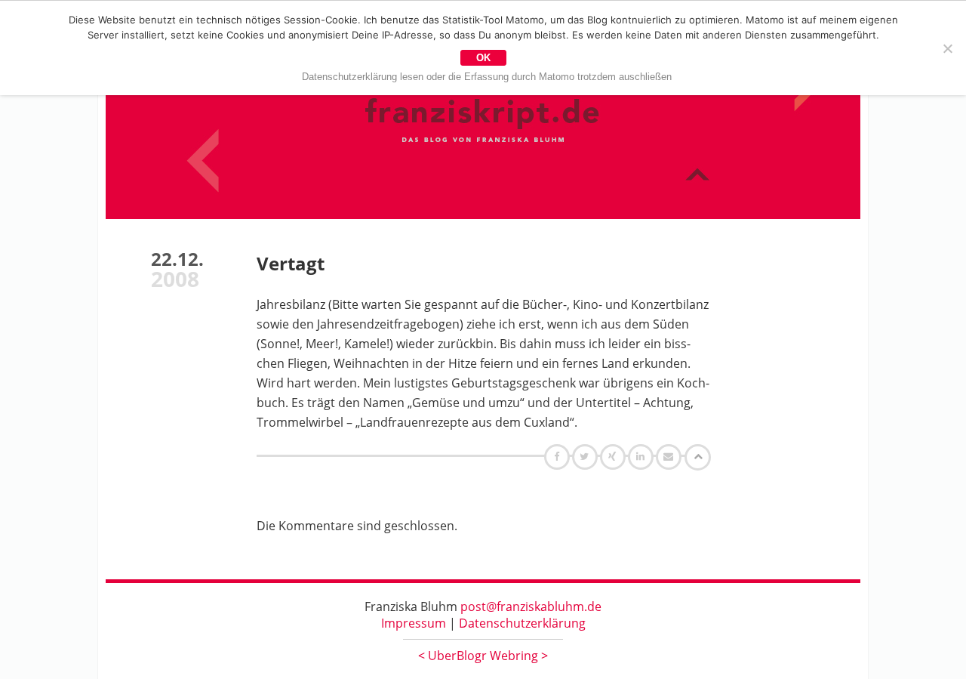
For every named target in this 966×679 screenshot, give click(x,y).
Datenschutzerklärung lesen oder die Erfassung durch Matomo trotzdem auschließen (487, 76)
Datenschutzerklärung (522, 623)
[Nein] (947, 48)
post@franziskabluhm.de (530, 606)
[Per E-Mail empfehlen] (670, 456)
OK (483, 57)
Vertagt (291, 263)
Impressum (413, 623)
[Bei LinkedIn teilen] (642, 456)
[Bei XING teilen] (614, 456)
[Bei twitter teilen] (586, 456)
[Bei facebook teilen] (559, 456)
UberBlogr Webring (483, 655)
